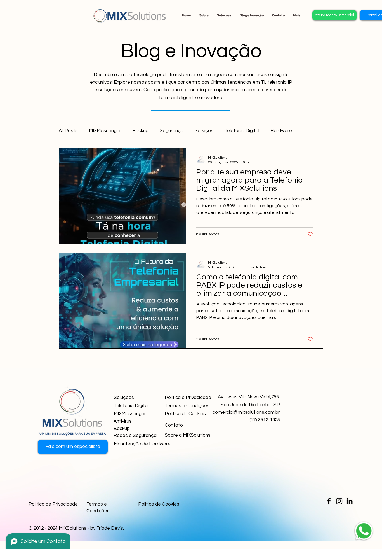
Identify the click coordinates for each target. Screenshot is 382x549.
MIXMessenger (105, 130)
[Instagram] (339, 501)
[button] (278, 15)
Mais (275, 130)
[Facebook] (329, 501)
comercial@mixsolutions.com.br (246, 412)
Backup (140, 130)
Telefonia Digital (242, 130)
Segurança (171, 130)
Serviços (204, 130)
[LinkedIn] (349, 501)
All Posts (68, 130)
